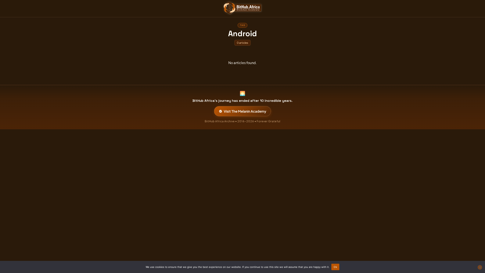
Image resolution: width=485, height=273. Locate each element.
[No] (480, 267)
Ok (335, 266)
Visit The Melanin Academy (245, 111)
